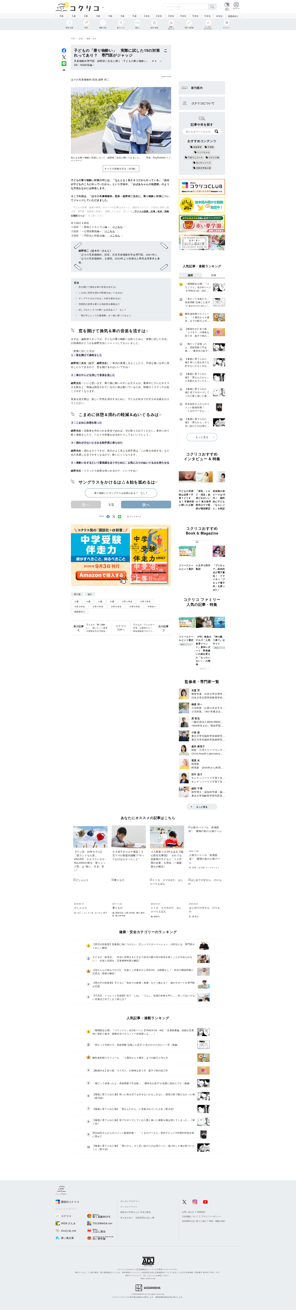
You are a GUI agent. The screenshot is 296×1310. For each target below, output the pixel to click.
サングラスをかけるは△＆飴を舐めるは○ (100, 298)
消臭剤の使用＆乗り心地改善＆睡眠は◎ (99, 303)
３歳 (76, 601)
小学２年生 (145, 601)
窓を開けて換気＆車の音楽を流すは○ (98, 286)
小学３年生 (79, 606)
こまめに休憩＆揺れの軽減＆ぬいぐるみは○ (101, 292)
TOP (73, 38)
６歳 (112, 601)
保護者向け (233, 16)
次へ (146, 504)
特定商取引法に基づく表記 (194, 1220)
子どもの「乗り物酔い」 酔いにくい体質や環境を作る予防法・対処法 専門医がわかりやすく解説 (97, 628)
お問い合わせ (188, 1211)
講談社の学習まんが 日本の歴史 (135, 1212)
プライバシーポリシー (211, 1216)
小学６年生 (134, 606)
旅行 (90, 594)
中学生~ (220, 16)
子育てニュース (195, 157)
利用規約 (201, 1211)
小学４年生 (97, 606)
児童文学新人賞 (203, 167)
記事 (81, 38)
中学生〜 (152, 606)
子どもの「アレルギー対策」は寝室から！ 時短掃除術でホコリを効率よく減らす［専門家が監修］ (143, 628)
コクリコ (203, 668)
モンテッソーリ (203, 162)
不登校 (211, 146)
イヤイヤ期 (214, 157)
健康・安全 (92, 38)
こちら (119, 227)
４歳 (88, 601)
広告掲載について (190, 1216)
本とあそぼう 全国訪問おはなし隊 (137, 1217)
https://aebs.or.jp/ (148, 1278)
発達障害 (197, 146)
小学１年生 (127, 601)
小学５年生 (116, 606)
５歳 (100, 601)
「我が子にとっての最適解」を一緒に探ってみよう (105, 315)
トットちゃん (203, 152)
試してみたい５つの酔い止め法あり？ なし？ (103, 309)
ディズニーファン (128, 1206)
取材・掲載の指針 (217, 1220)
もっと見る (201, 437)
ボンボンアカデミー (130, 1201)
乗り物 (77, 594)
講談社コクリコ (186, 644)
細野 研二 (103, 79)
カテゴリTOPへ (121, 627)
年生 (147, 16)
